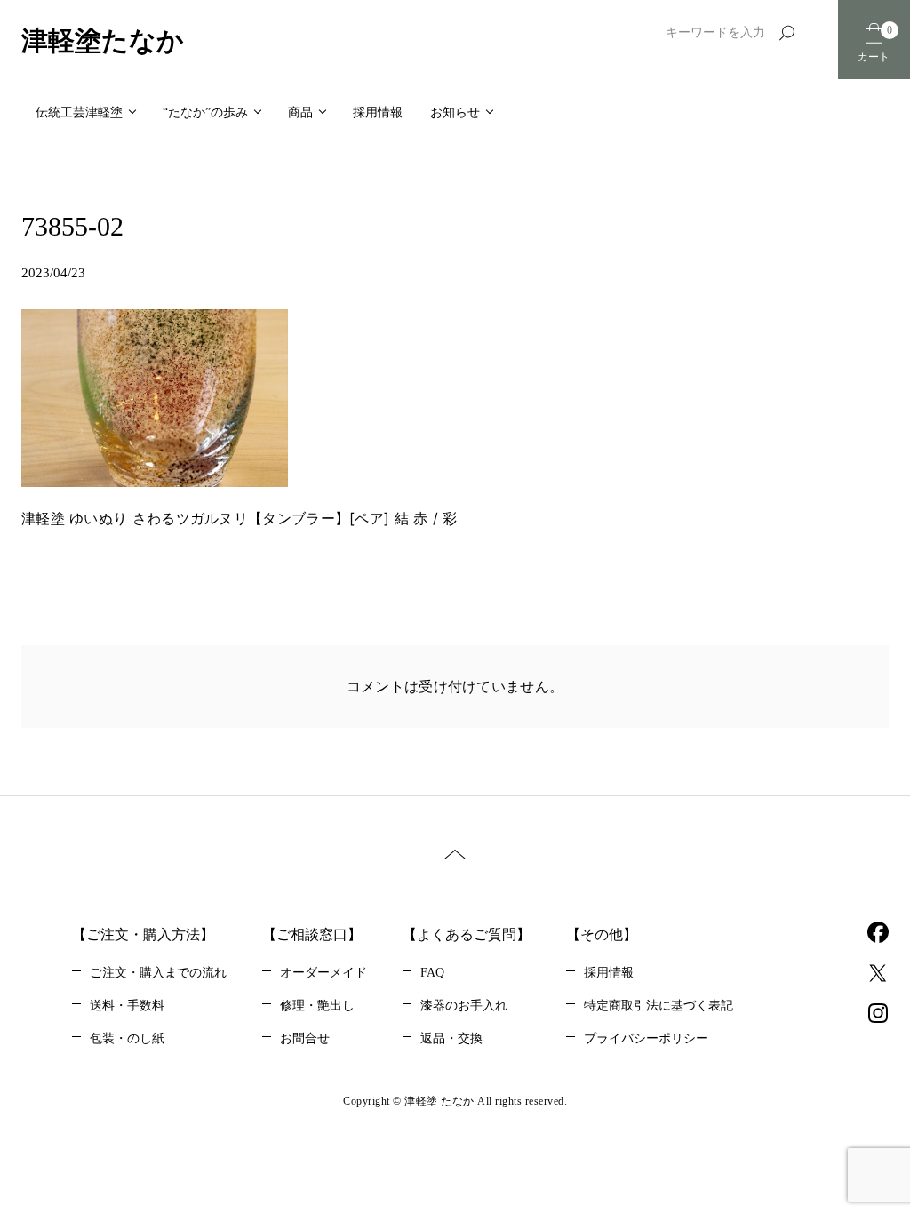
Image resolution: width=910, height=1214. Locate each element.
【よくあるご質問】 (467, 934)
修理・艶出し (317, 1005)
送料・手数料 (127, 1005)
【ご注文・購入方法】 (143, 934)
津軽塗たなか (102, 40)
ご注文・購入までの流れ (158, 972)
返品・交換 (451, 1038)
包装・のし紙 (127, 1038)
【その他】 (601, 934)
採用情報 (609, 972)
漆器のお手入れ (463, 1005)
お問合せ (305, 1038)
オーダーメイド (323, 972)
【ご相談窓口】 (312, 934)
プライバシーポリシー (646, 1038)
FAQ (432, 972)
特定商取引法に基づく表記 (658, 1005)
